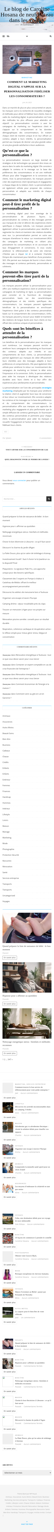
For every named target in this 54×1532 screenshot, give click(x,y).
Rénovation (7, 866)
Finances (6, 791)
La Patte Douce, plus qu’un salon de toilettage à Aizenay (27, 553)
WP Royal (33, 1494)
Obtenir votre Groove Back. (26, 1256)
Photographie (8, 849)
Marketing (27, 78)
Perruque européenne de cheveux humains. (32, 1274)
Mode (5, 843)
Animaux (6, 716)
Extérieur (6, 779)
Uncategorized (9, 895)
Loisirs (5, 820)
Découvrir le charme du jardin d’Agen (19, 547)
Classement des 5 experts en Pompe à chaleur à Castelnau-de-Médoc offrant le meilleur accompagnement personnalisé (23, 582)
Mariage (6, 831)
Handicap (7, 797)
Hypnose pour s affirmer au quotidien (19, 526)
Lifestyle (6, 814)
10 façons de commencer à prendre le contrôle (33, 1238)
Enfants (6, 768)
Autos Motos (8, 727)
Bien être (6, 739)
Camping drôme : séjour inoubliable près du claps (24, 603)
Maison (6, 826)
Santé (5, 872)
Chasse (6, 756)
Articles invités (39, 1512)
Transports (7, 884)
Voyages (6, 901)
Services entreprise (11, 878)
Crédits (6, 762)
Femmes (6, 785)
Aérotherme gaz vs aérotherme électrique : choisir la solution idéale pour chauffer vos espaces (32, 1129)
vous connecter (19, 480)
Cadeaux (6, 750)
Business (6, 745)
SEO (5, 432)
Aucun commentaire (29, 1093)
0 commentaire (45, 438)
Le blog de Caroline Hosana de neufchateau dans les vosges (27, 14)
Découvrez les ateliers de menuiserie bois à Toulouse (25, 592)
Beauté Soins (8, 733)
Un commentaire (28, 1317)
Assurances (7, 721)
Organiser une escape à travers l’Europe (20, 598)
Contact (48, 1512)
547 (9, 1059)
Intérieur (6, 808)
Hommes (6, 803)
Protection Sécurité (11, 855)
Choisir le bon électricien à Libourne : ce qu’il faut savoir (27, 541)
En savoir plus (10, 957)
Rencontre (7, 861)
